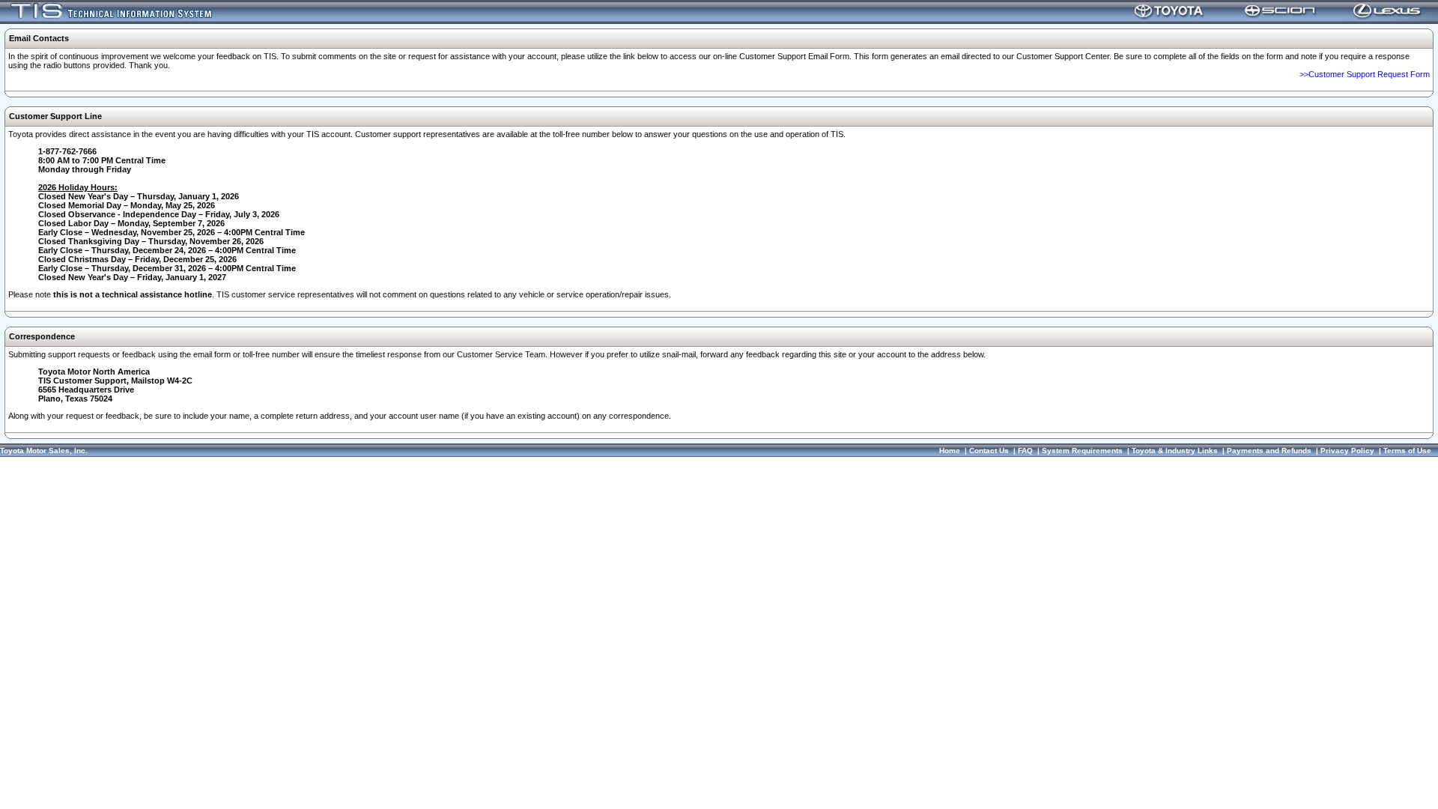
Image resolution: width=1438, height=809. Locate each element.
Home (949, 450)
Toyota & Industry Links (1175, 450)
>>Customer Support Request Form (1364, 74)
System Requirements (1082, 450)
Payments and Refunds (1269, 450)
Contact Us (989, 450)
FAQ (1025, 450)
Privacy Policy (1347, 450)
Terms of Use (1407, 450)
